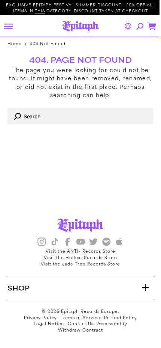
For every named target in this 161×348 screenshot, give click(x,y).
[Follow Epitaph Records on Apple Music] (116, 242)
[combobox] (77, 116)
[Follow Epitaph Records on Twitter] (90, 242)
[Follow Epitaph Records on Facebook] (65, 242)
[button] (8, 26)
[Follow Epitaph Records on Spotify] (103, 242)
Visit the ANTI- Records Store (77, 251)
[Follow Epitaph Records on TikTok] (52, 242)
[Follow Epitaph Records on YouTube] (77, 242)
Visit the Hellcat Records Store (78, 257)
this (40, 10)
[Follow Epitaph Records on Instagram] (39, 242)
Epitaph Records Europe (86, 311)
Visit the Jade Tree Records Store (78, 263)
